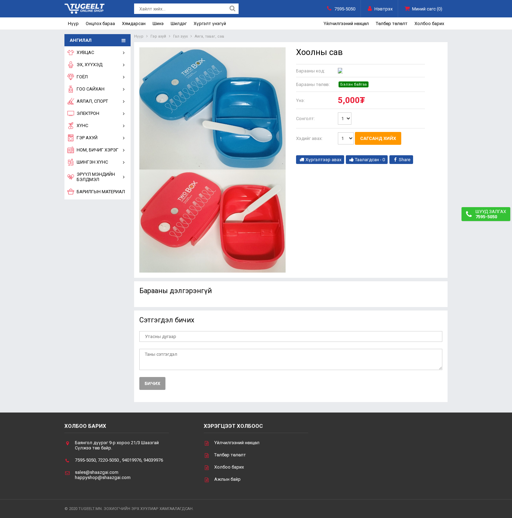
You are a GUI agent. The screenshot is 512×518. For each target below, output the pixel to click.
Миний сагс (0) (427, 8)
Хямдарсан (134, 23)
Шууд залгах (490, 214)
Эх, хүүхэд (89, 64)
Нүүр (73, 23)
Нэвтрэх (383, 8)
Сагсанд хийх (378, 138)
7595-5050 (344, 8)
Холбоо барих (429, 23)
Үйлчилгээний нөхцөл (346, 23)
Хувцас (85, 52)
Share (404, 159)
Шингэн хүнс (92, 162)
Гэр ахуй (87, 137)
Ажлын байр (227, 479)
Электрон (88, 113)
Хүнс (82, 125)
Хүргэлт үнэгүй (210, 23)
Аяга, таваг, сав (209, 36)
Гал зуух (180, 36)
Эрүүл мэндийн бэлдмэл (96, 177)
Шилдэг (179, 23)
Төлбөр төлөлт (392, 23)
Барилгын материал (101, 191)
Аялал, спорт (92, 101)
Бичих (152, 383)
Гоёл (82, 76)
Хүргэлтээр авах (323, 159)
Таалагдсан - (370, 159)
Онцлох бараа (100, 23)
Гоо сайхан (90, 89)
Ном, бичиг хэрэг (97, 149)
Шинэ (158, 23)
